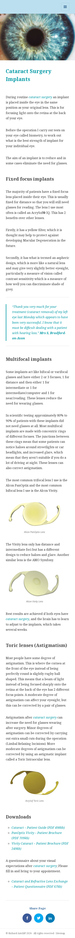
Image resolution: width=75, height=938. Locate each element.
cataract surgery (40, 97)
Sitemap (60, 933)
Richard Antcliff (17, 933)
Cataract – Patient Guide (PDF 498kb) (38, 827)
